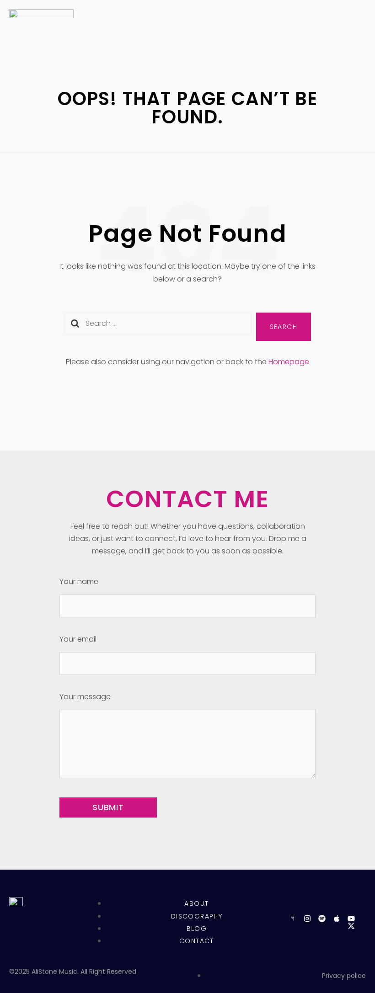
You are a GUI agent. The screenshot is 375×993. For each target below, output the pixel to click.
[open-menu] (355, 36)
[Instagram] (307, 918)
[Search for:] (158, 327)
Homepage (288, 361)
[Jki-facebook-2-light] (292, 918)
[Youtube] (351, 918)
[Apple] (336, 918)
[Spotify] (322, 918)
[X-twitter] (351, 925)
